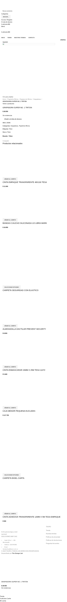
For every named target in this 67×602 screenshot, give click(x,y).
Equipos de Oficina (26, 99)
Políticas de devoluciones (54, 540)
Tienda (48, 530)
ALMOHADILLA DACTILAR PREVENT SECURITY (24, 329)
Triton (10, 129)
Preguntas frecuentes (52, 543)
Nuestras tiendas (51, 533)
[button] (10, 179)
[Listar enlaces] (11, 538)
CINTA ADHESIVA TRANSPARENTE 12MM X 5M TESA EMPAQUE (31, 517)
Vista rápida (5, 175)
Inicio (4, 99)
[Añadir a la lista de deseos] (9, 175)
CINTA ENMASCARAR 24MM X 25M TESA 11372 (24, 370)
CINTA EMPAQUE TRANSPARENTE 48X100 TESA (25, 182)
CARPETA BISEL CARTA (13, 478)
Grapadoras (37, 99)
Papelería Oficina (13, 99)
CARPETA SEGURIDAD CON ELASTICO (20, 290)
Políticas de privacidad (53, 537)
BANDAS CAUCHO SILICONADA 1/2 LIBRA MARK (25, 223)
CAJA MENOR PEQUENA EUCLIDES (19, 411)
